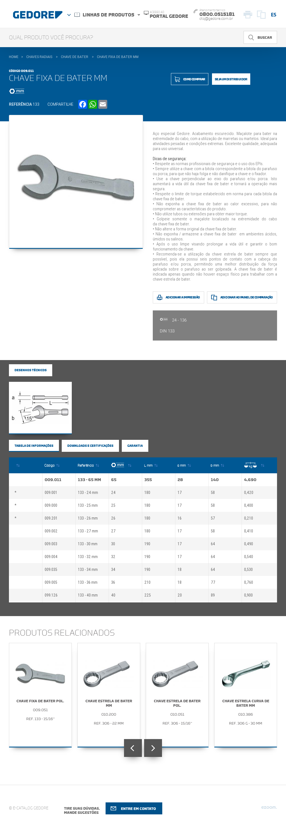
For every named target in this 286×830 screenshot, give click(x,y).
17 (180, 492)
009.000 (51, 505)
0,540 (248, 556)
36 (113, 582)
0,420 (248, 492)
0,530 (248, 569)
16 (180, 518)
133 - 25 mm (88, 505)
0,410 (248, 531)
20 (180, 595)
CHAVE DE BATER (74, 57)
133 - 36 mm (87, 582)
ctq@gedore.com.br (216, 19)
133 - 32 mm (88, 556)
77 (213, 582)
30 (113, 544)
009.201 (51, 518)
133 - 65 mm (89, 479)
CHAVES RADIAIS (39, 57)
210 (147, 582)
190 (147, 544)
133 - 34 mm (88, 569)
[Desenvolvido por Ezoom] (269, 809)
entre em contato (138, 809)
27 (113, 531)
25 (113, 505)
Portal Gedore (169, 15)
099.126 (51, 595)
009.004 (51, 556)
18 (180, 569)
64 (213, 544)
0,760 (248, 582)
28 (180, 479)
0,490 (248, 544)
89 (213, 595)
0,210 (248, 518)
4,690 (250, 479)
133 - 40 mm (88, 595)
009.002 (51, 531)
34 (113, 569)
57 (213, 518)
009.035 (51, 569)
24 (113, 492)
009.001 (51, 492)
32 (113, 556)
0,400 (248, 505)
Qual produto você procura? (51, 37)
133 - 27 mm (88, 531)
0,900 (248, 595)
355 (148, 479)
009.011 (53, 479)
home (13, 57)
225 (147, 595)
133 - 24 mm (88, 492)
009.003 (51, 544)
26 (113, 518)
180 (147, 492)
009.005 (51, 582)
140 (215, 479)
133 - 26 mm (88, 518)
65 (113, 479)
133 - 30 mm (87, 544)
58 (213, 492)
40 (113, 595)
